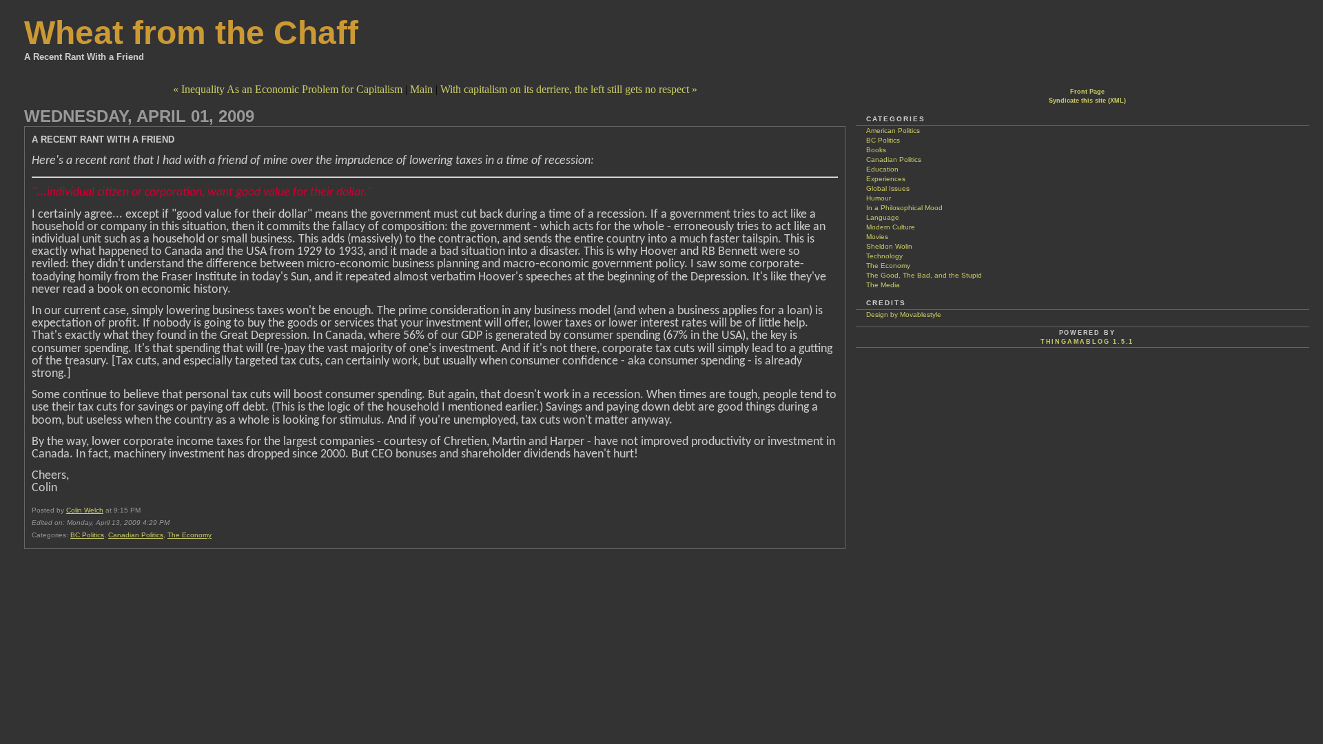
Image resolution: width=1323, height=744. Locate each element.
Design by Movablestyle (903, 314)
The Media (883, 285)
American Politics (893, 130)
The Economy (189, 535)
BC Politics (87, 535)
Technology (884, 256)
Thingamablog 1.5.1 (1087, 341)
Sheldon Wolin (889, 246)
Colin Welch (84, 510)
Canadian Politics (135, 535)
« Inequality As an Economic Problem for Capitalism (287, 89)
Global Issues (888, 188)
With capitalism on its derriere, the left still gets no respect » (568, 89)
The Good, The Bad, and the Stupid (924, 275)
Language (882, 217)
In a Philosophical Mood (904, 207)
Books (876, 150)
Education (882, 169)
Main (421, 89)
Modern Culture (890, 227)
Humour (878, 198)
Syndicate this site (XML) (1087, 100)
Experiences (885, 179)
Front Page (1087, 91)
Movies (877, 236)
